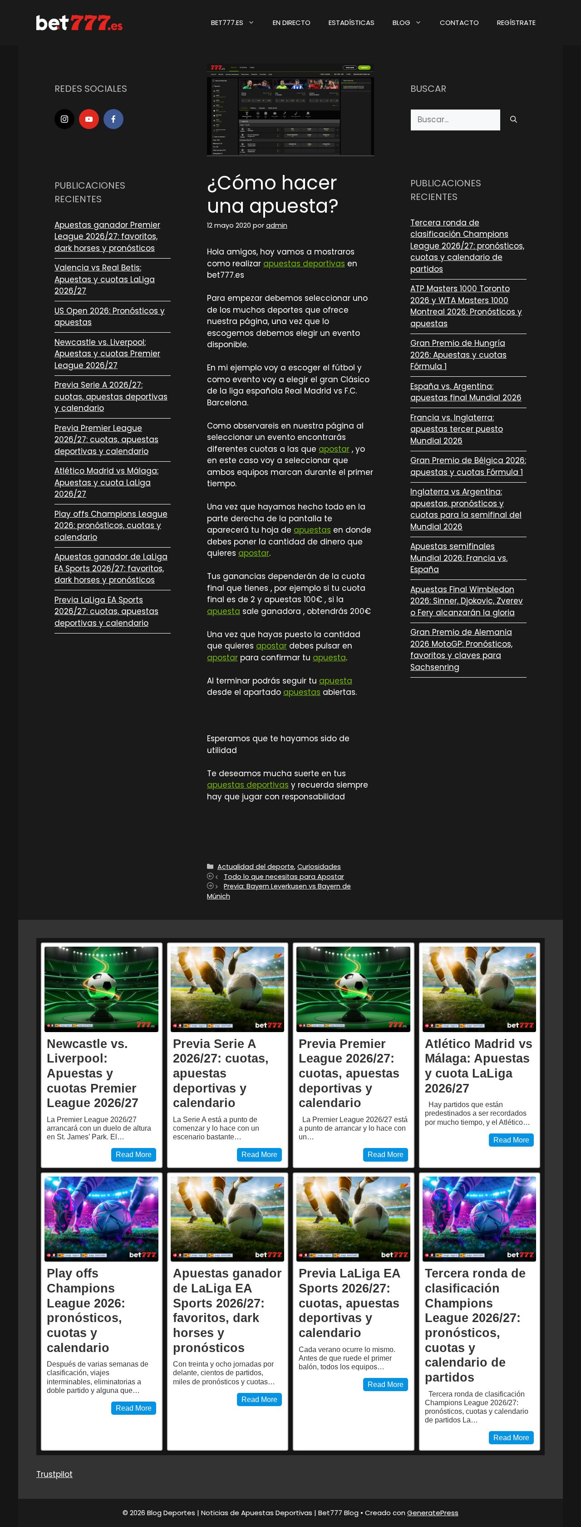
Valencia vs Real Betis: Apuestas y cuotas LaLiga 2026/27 (104, 279)
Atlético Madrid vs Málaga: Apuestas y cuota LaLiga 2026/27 (106, 482)
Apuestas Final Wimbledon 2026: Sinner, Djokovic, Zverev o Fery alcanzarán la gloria (466, 601)
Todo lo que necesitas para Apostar (284, 876)
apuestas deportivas (304, 263)
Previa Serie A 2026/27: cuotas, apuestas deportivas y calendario (110, 396)
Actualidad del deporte (255, 866)
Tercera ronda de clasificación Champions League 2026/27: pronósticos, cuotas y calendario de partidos (467, 245)
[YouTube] (89, 119)
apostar (334, 449)
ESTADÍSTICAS (351, 22)
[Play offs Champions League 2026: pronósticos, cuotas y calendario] (101, 1219)
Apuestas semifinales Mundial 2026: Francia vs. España (458, 558)
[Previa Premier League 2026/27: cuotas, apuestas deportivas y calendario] (353, 989)
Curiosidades (319, 866)
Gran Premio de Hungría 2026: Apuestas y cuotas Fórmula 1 (458, 355)
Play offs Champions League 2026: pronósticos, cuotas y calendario (110, 526)
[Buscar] (514, 120)
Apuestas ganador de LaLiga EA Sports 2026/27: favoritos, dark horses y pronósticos (110, 568)
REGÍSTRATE (516, 22)
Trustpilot (54, 1474)
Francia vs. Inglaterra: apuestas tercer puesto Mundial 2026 (456, 429)
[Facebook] (113, 119)
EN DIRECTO (291, 22)
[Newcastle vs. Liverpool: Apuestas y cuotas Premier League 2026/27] (101, 989)
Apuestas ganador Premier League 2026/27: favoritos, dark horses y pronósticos (107, 237)
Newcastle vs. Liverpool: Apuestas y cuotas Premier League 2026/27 (107, 354)
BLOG (401, 22)
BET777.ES (227, 22)
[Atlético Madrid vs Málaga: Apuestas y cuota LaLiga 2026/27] (480, 989)
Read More (134, 1154)
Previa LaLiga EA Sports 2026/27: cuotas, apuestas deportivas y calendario (106, 611)
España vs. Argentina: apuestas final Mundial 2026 (466, 392)
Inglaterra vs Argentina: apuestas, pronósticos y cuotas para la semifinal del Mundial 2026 (466, 509)
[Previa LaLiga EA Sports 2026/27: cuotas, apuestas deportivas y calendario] (353, 1219)
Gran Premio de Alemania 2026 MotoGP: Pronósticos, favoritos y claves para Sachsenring (461, 650)
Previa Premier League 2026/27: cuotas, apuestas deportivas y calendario (106, 440)
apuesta (223, 611)
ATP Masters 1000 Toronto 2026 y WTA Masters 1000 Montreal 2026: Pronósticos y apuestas (466, 306)
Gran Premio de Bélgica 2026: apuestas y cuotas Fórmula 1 (468, 466)
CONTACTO (459, 22)
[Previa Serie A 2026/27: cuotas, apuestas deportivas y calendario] (228, 989)
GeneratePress (432, 1512)
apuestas (312, 529)
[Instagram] (64, 119)
